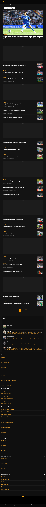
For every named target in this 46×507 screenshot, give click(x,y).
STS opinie (3, 461)
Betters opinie (3, 471)
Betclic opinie (3, 450)
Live (35, 332)
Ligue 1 (38, 333)
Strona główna (4, 4)
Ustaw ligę (8, 349)
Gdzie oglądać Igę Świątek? (6, 414)
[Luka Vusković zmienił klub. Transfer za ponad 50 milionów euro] (23, 72)
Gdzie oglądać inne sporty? (5, 406)
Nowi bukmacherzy (4, 432)
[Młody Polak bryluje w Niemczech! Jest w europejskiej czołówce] (23, 156)
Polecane (4, 77)
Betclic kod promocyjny (5, 486)
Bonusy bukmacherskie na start (7, 422)
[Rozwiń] (44, 355)
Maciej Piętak (5, 74)
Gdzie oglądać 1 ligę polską (6, 393)
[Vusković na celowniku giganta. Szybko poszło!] (23, 258)
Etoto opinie (3, 468)
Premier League (9, 332)
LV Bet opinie (3, 445)
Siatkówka (36, 327)
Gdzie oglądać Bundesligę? (6, 403)
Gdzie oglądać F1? (4, 416)
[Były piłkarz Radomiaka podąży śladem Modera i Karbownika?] (23, 118)
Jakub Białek (4, 299)
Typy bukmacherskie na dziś (6, 434)
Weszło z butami (31, 327)
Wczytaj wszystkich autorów (23, 321)
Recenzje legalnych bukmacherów (6, 438)
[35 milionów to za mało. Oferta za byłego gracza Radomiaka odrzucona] (23, 111)
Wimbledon (18, 338)
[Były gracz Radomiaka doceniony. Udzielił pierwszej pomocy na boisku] (23, 226)
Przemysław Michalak (6, 235)
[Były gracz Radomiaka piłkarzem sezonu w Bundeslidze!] (23, 195)
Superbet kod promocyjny (6, 476)
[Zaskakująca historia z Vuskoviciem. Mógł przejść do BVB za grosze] (23, 104)
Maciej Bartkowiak (5, 190)
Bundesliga (4, 102)
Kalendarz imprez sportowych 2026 (7, 409)
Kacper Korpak (5, 81)
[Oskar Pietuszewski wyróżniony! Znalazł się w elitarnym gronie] (23, 181)
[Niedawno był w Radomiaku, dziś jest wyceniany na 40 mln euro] (23, 233)
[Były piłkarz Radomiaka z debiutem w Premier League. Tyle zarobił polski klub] (23, 26)
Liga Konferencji (4, 367)
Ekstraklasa (5, 34)
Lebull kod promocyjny (5, 484)
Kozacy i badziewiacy (20, 327)
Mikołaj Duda (4, 113)
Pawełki (12, 349)
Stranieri (26, 327)
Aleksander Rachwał (10, 342)
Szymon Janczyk (6, 40)
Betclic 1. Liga (33, 333)
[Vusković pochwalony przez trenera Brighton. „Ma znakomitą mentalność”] (23, 66)
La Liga (19, 332)
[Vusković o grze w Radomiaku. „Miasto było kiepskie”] (23, 297)
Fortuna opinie (3, 440)
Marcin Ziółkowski (5, 260)
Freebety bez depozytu (5, 427)
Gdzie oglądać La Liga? (5, 401)
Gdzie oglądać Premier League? (7, 398)
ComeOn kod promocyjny (6, 489)
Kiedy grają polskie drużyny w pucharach (8, 380)
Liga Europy (9, 327)
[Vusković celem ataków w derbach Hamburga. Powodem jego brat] (23, 188)
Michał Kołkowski (9, 347)
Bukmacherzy (3, 420)
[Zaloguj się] (42, 1)
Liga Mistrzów (14, 327)
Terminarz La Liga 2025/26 (6, 385)
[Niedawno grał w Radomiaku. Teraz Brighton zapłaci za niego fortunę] (23, 79)
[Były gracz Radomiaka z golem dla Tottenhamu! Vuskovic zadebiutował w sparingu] (23, 303)
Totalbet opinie (4, 463)
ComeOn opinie (4, 458)
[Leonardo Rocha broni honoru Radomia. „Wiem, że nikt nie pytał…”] (23, 272)
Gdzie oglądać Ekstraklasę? (6, 391)
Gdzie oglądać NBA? (5, 411)
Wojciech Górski (5, 151)
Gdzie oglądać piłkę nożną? (5, 388)
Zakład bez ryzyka (4, 424)
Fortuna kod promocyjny (5, 479)
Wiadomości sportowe (4, 355)
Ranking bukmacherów (5, 429)
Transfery (3, 375)
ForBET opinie (3, 466)
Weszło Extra (32, 332)
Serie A (22, 332)
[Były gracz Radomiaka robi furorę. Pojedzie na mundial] (23, 149)
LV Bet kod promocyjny (5, 481)
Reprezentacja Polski (5, 362)
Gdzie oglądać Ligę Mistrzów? (6, 396)
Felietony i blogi (26, 332)
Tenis (38, 337)
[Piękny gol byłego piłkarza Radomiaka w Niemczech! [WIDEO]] (23, 265)
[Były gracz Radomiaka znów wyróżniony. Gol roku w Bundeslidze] (23, 220)
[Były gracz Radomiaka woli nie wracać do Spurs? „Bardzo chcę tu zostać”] (23, 143)
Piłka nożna (4, 63)
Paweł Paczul (9, 331)
